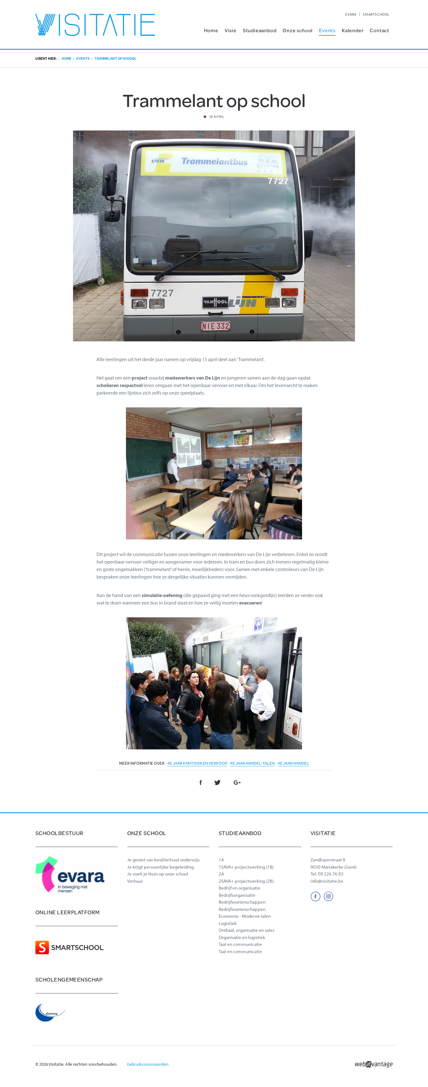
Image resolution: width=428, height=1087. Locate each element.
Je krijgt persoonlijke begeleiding (160, 867)
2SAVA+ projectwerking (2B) (246, 881)
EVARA (350, 14)
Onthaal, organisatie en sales (246, 930)
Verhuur (135, 881)
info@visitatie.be (327, 881)
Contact (379, 30)
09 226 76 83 (330, 874)
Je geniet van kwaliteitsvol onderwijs (163, 860)
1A (221, 860)
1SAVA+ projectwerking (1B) (246, 867)
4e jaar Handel (293, 763)
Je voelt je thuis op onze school (157, 874)
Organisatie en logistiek (242, 937)
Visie (231, 30)
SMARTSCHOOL (376, 14)
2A (221, 874)
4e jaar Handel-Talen (252, 763)
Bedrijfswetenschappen (242, 902)
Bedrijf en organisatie (239, 888)
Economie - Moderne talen (245, 916)
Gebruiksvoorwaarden (148, 1064)
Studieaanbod (260, 30)
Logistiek (228, 923)
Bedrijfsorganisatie (237, 895)
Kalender (352, 30)
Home (211, 30)
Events (327, 30)
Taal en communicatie (240, 944)
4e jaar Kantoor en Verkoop (197, 763)
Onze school (298, 30)
